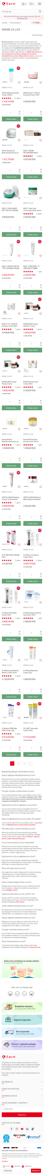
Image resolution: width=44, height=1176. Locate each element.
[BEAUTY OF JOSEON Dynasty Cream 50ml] (11, 306)
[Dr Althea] (26, 544)
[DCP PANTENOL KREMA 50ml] (11, 537)
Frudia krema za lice (12, 54)
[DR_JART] (26, 717)
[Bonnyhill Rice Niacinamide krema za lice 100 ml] (11, 422)
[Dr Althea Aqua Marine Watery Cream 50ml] (11, 653)
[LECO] (9, 3)
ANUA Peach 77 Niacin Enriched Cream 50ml (31, 94)
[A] (11, 75)
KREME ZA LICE (7, 87)
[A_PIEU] (4, 82)
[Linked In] (27, 1129)
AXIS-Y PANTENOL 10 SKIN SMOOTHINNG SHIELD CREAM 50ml (31, 268)
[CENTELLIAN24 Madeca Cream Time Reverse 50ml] (11, 479)
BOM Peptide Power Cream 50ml (30, 383)
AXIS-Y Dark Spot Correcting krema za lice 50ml (32, 210)
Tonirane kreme (34, 947)
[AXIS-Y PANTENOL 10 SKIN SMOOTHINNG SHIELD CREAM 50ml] (32, 248)
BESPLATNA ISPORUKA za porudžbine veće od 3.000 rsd (22, 16)
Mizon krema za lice (26, 56)
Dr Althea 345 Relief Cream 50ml (9, 614)
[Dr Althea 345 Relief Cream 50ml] (11, 595)
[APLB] (4, 139)
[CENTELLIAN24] (4, 486)
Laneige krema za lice (28, 54)
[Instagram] (16, 1129)
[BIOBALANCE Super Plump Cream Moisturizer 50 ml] (11, 364)
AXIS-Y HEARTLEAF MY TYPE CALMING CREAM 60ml (10, 268)
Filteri (37, 23)
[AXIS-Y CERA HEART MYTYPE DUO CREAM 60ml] (11, 191)
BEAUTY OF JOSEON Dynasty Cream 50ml (9, 325)
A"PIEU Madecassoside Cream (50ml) (10, 94)
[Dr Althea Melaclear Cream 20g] (32, 653)
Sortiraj (4, 23)
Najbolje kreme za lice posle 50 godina (21, 825)
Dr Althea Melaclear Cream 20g (30, 672)
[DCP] (4, 544)
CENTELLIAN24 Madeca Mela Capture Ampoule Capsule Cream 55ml (32, 499)
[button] (22, 11)
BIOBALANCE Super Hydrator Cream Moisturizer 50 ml (30, 326)
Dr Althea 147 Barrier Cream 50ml (31, 556)
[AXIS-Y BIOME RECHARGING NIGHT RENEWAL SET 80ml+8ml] (32, 133)
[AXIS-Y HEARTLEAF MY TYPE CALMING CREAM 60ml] (11, 248)
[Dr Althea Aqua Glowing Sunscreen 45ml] (32, 595)
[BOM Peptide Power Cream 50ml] (32, 364)
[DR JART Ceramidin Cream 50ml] (32, 710)
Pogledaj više (22, 18)
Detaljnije (5, 1161)
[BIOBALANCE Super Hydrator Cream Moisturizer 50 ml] (32, 306)
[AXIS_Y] (26, 139)
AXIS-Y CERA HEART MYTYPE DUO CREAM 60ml (10, 210)
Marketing (28, 1166)
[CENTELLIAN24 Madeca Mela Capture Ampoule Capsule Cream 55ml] (32, 479)
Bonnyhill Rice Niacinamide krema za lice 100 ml (10, 441)
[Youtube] (22, 1129)
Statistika (17, 1166)
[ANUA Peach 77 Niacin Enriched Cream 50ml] (32, 75)
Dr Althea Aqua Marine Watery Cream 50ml (10, 672)
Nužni (8, 1166)
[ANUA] (26, 82)
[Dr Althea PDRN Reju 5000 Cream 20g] (11, 710)
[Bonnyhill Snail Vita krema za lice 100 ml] (32, 422)
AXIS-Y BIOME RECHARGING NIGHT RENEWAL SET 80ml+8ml (32, 153)
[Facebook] (11, 1129)
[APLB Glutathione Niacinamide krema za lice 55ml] (11, 133)
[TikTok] (32, 1129)
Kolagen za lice (11, 890)
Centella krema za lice (10, 56)
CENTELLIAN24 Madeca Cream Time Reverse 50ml (10, 499)
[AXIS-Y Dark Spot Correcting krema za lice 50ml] (32, 191)
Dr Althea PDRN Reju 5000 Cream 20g (9, 729)
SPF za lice (20, 902)
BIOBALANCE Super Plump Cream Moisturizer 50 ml (9, 384)
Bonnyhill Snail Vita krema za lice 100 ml (31, 440)
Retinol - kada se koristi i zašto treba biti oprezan (21, 838)
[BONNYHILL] (4, 428)
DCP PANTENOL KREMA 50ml (10, 556)
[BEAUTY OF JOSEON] (4, 313)
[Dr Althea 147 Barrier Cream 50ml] (32, 537)
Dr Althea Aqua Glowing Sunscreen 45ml (32, 614)
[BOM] (26, 370)
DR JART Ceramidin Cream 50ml (30, 729)
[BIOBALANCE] (26, 313)
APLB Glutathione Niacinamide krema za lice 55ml (10, 153)
